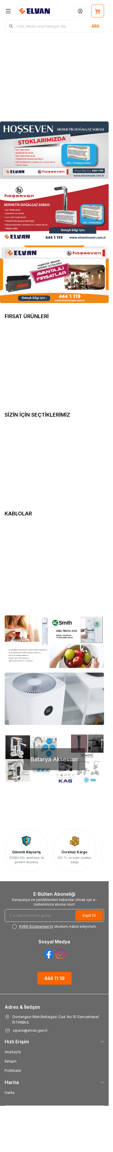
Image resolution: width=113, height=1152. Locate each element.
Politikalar (13, 1070)
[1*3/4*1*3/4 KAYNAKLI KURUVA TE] (29, 350)
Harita (9, 1092)
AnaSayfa (13, 1052)
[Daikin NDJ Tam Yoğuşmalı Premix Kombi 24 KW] (29, 554)
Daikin (14, 486)
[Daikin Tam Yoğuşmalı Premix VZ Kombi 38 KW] (84, 448)
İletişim (11, 1061)
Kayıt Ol (89, 915)
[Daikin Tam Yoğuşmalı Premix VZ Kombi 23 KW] (29, 448)
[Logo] (34, 11)
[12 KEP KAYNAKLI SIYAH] (84, 350)
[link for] (54, 641)
